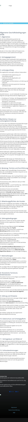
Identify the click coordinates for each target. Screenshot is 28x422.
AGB (14, 412)
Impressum (14, 407)
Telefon (12, 391)
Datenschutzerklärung (14, 410)
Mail (17, 391)
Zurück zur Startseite (8, 23)
